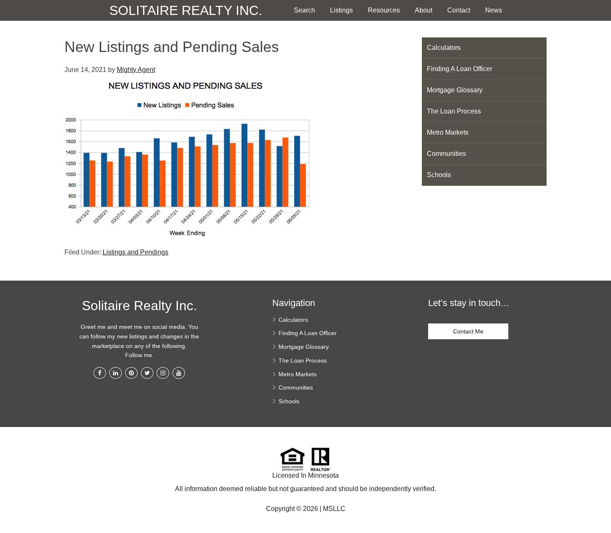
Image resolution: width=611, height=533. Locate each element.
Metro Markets (447, 132)
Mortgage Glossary (455, 90)
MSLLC (334, 508)
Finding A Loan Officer (459, 68)
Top (602, 487)
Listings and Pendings (135, 252)
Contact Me (468, 331)
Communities (446, 153)
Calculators (444, 47)
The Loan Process (454, 111)
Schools (439, 174)
